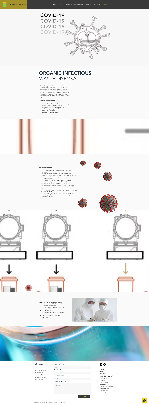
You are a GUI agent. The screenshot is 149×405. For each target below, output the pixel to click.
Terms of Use (52, 402)
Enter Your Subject (59, 375)
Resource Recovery (105, 390)
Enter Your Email (58, 370)
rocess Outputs (104, 382)
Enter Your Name (59, 364)
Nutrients (103, 380)
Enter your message (60, 381)
